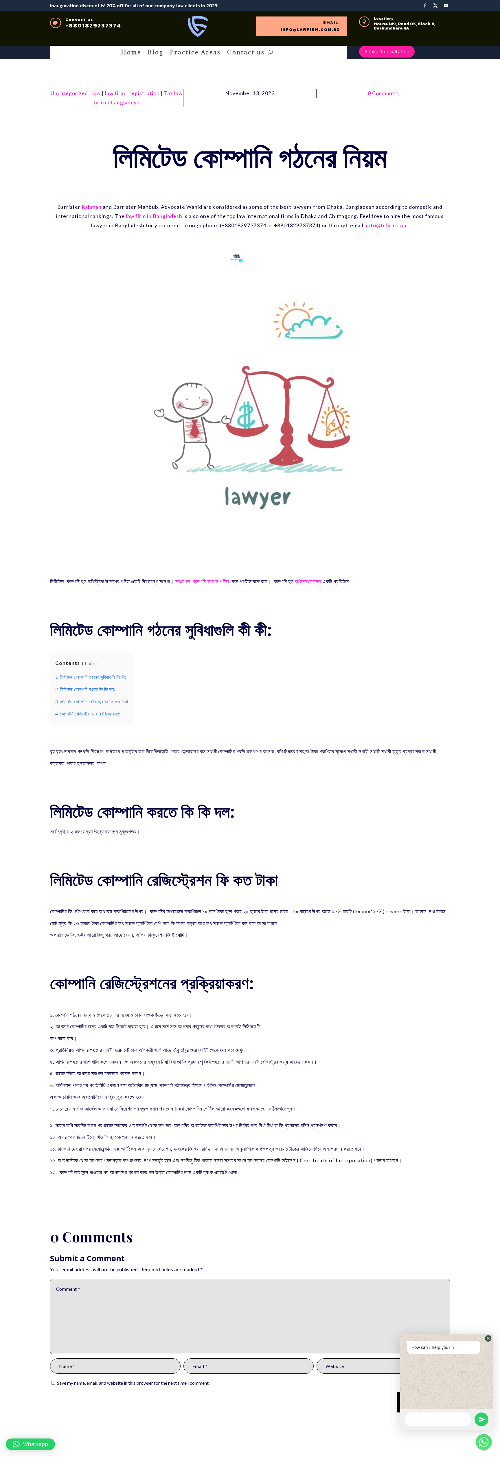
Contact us (246, 53)
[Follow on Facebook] (425, 5)
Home (131, 53)
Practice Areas (195, 53)
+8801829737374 (93, 25)
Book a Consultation (386, 51)
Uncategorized (69, 93)
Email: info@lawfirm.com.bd (310, 26)
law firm (115, 93)
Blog (155, 53)
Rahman (92, 207)
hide (89, 663)
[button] (30, 1444)
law (96, 93)
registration (144, 93)
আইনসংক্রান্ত (309, 581)
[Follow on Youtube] (446, 5)
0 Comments (383, 93)
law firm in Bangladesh (154, 216)
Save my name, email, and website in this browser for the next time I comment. (133, 1383)
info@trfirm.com (387, 225)
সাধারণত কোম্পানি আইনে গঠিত (202, 581)
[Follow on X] (435, 5)
